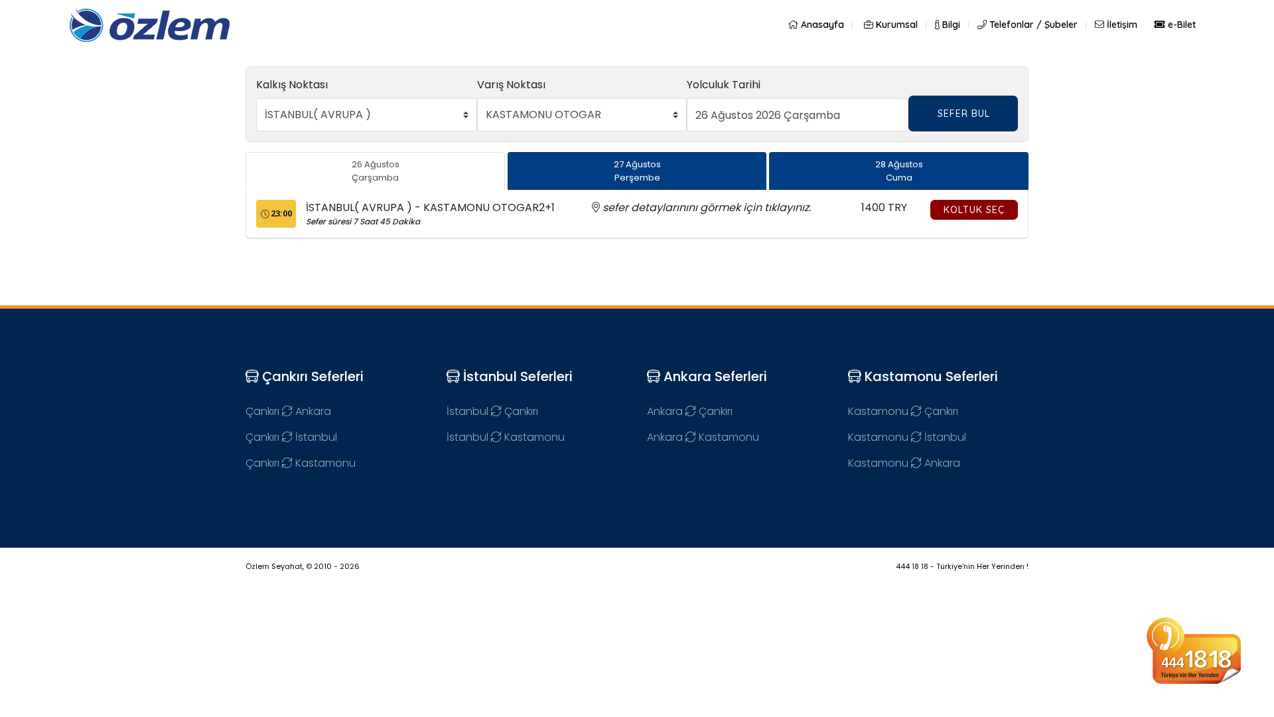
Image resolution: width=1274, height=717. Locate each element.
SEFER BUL (964, 114)
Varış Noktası (511, 84)
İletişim (1120, 25)
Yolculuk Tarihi (723, 84)
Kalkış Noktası (292, 84)
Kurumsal (895, 25)
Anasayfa (821, 25)
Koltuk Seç (974, 210)
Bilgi (950, 25)
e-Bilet (1180, 25)
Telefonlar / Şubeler (1032, 25)
